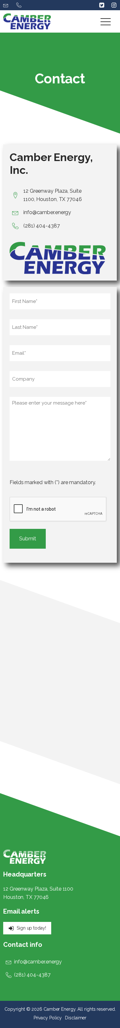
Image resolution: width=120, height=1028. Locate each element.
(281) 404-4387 (41, 226)
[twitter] (102, 5)
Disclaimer (75, 1017)
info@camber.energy (47, 212)
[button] (6, 5)
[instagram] (111, 5)
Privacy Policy (48, 1017)
